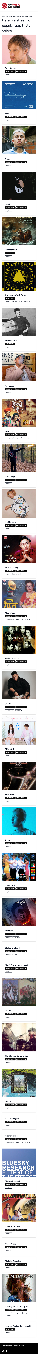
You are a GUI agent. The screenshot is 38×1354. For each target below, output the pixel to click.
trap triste (22, 25)
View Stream (10, 71)
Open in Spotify (21, 71)
